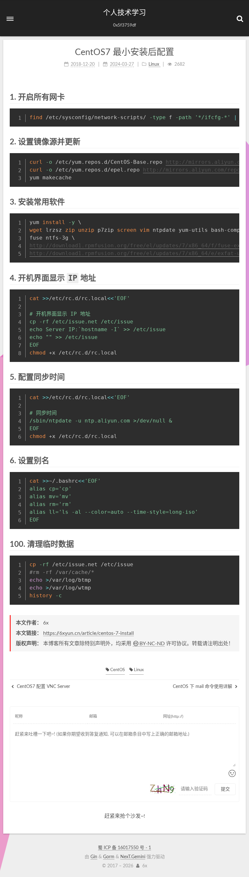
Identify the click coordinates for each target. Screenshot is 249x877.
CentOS (117, 670)
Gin (93, 857)
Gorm (108, 857)
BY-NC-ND (152, 643)
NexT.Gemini (132, 857)
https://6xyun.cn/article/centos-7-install (88, 633)
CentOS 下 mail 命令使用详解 (203, 686)
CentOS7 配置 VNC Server (43, 686)
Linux (138, 670)
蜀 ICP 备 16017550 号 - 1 (124, 848)
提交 (225, 789)
